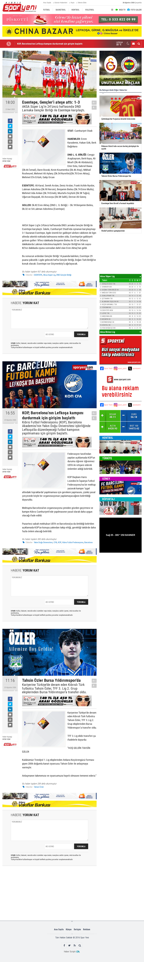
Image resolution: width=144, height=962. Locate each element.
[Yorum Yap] (10, 147)
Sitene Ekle (82, 3)
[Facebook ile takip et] (64, 945)
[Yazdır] (10, 141)
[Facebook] (10, 121)
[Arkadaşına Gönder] (10, 136)
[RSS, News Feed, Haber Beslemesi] (74, 945)
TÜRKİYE (107, 458)
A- (94, 107)
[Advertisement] (46, 879)
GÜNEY (106, 478)
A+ (94, 102)
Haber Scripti (70, 951)
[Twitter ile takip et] (69, 945)
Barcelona (88, 542)
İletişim (77, 929)
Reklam (86, 929)
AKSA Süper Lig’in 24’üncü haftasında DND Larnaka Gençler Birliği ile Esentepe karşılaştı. (53, 108)
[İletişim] (133, 43)
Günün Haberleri (60, 3)
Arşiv (72, 3)
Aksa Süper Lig (49, 275)
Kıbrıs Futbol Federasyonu (72, 542)
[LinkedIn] (10, 131)
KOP (59, 542)
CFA (55, 542)
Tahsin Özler (39, 787)
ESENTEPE (38, 275)
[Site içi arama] (138, 43)
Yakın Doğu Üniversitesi (43, 542)
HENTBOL (107, 437)
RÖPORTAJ (108, 499)
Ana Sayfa (47, 3)
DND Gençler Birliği (63, 275)
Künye (69, 929)
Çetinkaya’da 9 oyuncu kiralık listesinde (36, 43)
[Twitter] (10, 126)
